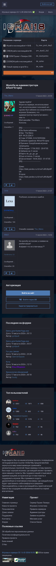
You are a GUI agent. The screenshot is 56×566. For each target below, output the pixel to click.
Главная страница (10, 503)
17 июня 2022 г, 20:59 (44, 96)
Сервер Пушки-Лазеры (39, 503)
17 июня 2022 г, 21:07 (44, 191)
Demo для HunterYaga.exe (17, 331)
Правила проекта (9, 538)
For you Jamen (12, 351)
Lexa (6, 191)
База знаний (7, 541)
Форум (41, 12)
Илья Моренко (18, 367)
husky (14, 377)
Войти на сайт (47, 4)
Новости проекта (9, 506)
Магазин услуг (36, 519)
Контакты (6, 519)
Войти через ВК (29, 300)
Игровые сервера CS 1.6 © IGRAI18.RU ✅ (18, 12)
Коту (8, 362)
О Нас (4, 544)
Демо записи (7, 512)
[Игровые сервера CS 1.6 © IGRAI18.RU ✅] (23, 26)
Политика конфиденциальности (16, 535)
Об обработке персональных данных (18, 532)
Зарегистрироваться (28, 306)
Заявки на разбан (37, 516)
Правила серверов (38, 509)
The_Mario (8, 96)
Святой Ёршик (18, 357)
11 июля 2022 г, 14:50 (44, 235)
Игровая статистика (38, 506)
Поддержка (7, 516)
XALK (6, 235)
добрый (15, 336)
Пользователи (8, 509)
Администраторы (37, 512)
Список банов (36, 522)
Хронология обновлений (17, 372)
